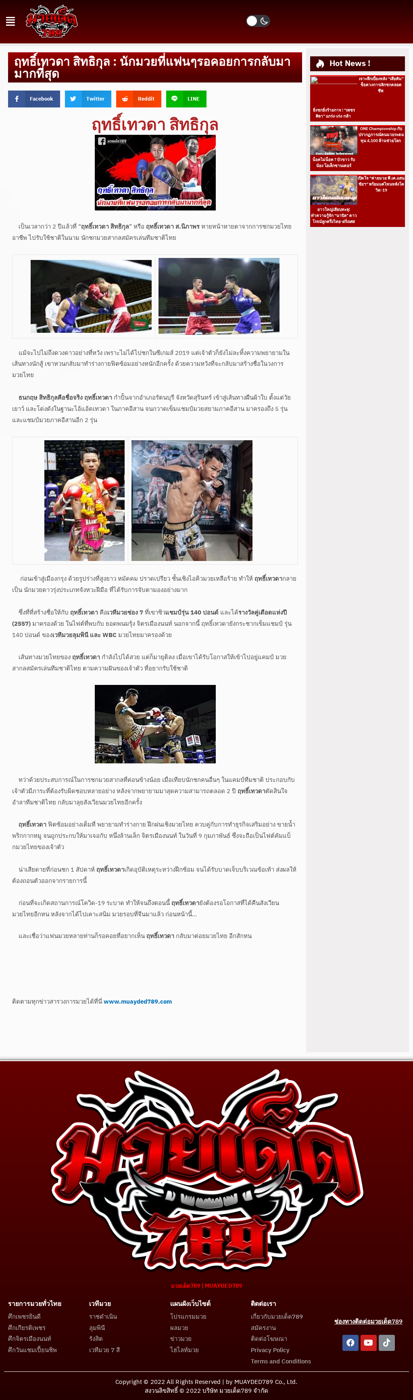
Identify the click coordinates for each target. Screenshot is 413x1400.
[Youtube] (369, 1343)
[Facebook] (350, 1343)
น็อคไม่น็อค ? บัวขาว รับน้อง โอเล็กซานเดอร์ (334, 163)
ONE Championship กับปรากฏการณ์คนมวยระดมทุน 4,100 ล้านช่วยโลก (381, 135)
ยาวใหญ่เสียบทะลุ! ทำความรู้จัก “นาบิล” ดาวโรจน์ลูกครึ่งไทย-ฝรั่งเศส (334, 215)
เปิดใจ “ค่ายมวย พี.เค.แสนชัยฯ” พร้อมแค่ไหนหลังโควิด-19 (381, 184)
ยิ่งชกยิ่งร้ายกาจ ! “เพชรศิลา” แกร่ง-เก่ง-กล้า (334, 113)
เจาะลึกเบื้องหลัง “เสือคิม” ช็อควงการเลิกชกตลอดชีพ (381, 85)
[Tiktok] (387, 1343)
